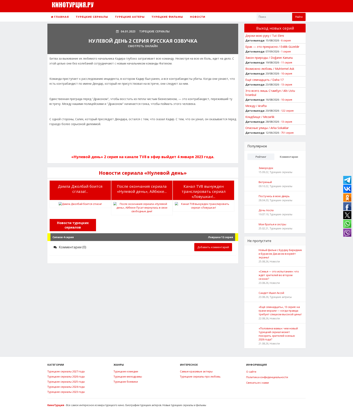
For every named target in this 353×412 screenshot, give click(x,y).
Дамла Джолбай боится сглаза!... (80, 189)
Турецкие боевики (126, 381)
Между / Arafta (256, 106)
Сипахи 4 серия (63, 237)
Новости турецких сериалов (73, 225)
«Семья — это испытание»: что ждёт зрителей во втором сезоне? (279, 275)
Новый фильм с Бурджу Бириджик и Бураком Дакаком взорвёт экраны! (280, 253)
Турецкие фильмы (167, 16)
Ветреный (265, 182)
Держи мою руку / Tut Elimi (264, 35)
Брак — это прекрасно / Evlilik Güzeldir (272, 46)
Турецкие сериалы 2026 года (66, 376)
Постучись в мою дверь (274, 196)
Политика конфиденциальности (267, 377)
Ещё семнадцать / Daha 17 (264, 80)
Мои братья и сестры (272, 224)
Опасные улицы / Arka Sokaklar (267, 128)
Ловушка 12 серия (220, 237)
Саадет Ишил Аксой (271, 293)
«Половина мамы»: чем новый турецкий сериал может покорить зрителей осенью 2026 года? (278, 333)
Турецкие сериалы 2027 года (66, 371)
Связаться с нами (257, 382)
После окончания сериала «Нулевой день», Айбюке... (142, 189)
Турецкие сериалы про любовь (200, 376)
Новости (197, 16)
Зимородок (266, 168)
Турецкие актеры (130, 16)
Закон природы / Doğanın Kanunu (269, 58)
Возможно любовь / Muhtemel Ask (269, 69)
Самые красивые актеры (196, 371)
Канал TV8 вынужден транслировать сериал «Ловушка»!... (204, 191)
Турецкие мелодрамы (128, 376)
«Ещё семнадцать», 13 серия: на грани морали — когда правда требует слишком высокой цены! (280, 310)
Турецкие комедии (126, 371)
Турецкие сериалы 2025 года (66, 381)
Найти (299, 16)
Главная (61, 16)
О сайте (251, 371)
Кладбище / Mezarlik (259, 117)
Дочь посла (266, 210)
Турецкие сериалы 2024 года (66, 387)
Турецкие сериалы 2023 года (66, 392)
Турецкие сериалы (92, 16)
